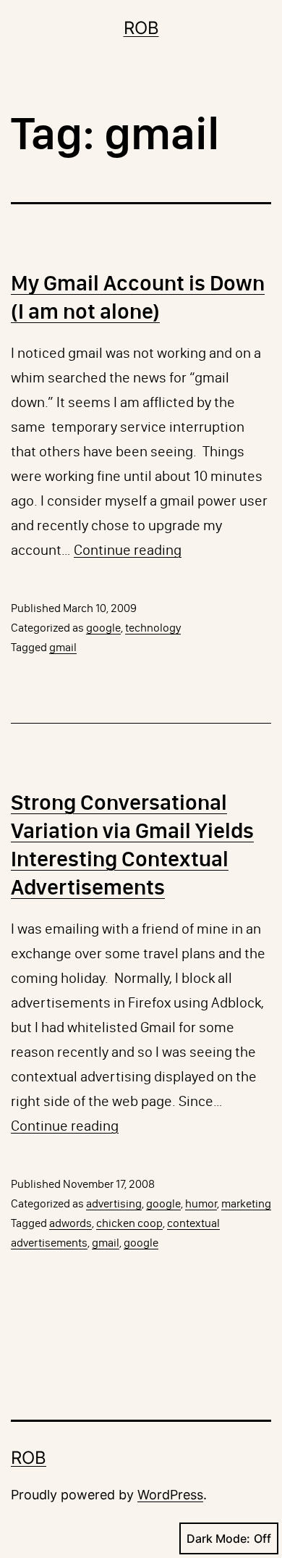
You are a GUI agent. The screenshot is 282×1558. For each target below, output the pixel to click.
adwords (70, 1223)
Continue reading (127, 549)
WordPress (170, 1494)
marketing (246, 1203)
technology (153, 627)
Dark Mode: (218, 1538)
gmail (63, 647)
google (103, 627)
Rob (141, 27)
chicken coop (129, 1223)
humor (201, 1203)
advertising (114, 1203)
